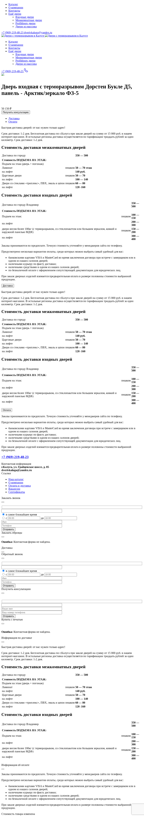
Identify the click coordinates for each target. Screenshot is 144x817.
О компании (15, 7)
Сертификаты (16, 491)
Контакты (14, 10)
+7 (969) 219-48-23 (12, 32)
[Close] (2, 593)
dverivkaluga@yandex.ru (38, 32)
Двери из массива (26, 26)
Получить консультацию (16, 112)
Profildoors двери (25, 23)
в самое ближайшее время (21, 514)
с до (25, 518)
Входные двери (24, 16)
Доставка (8, 285)
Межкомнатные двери (28, 20)
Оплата (7, 410)
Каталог (13, 4)
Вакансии (14, 488)
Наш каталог (16, 479)
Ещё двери (14, 13)
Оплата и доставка (19, 485)
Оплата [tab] (12, 121)
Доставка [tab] (13, 118)
